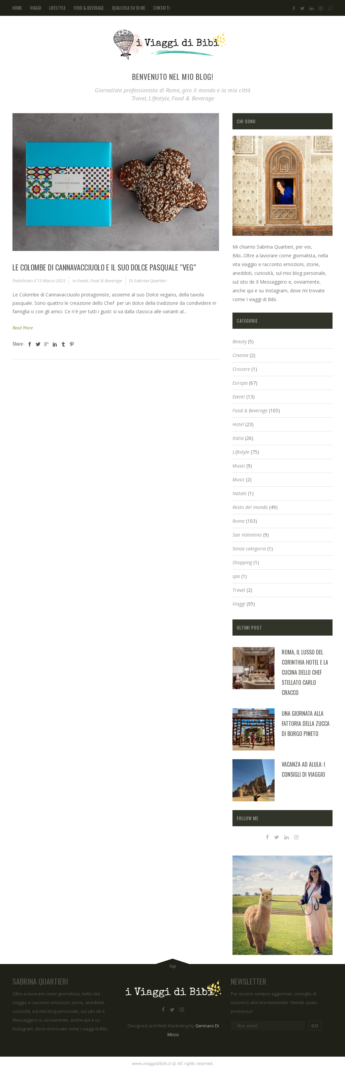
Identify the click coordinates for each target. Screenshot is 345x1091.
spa (236, 576)
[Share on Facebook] (29, 344)
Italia (238, 438)
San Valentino (247, 535)
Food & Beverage (106, 281)
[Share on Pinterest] (71, 344)
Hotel (238, 424)
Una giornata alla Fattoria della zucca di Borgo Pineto (306, 723)
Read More (22, 328)
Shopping (242, 562)
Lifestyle (240, 452)
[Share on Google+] (46, 344)
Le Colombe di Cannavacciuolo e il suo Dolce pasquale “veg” (104, 267)
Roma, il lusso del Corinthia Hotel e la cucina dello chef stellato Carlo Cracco (305, 672)
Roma (238, 521)
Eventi (82, 281)
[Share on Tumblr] (63, 344)
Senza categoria (249, 548)
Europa (240, 383)
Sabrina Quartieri (150, 281)
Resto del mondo (250, 507)
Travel (238, 590)
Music (238, 479)
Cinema (240, 355)
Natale (239, 493)
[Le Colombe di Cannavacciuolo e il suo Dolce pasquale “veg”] (115, 182)
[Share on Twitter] (38, 344)
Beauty (239, 341)
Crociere (241, 369)
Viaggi (238, 604)
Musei (238, 465)
